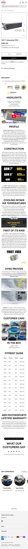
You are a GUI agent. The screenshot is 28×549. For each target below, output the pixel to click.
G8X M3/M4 (20, 488)
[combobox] (14, 6)
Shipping (3, 45)
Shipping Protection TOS (5, 545)
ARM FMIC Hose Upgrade (7, 239)
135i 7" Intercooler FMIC (9, 10)
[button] (23, 2)
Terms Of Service (4, 544)
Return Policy (11, 544)
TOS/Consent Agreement (15, 545)
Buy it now (14, 58)
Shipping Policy (17, 544)
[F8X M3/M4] (7, 480)
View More (24, 471)
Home (2, 10)
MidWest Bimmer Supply (8, 542)
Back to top (14, 508)
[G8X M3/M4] (19, 480)
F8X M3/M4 (7, 488)
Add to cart (18, 54)
